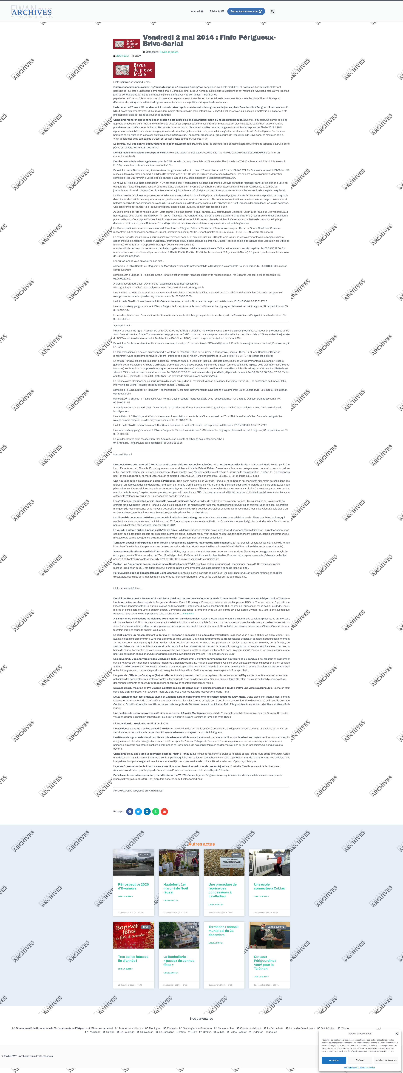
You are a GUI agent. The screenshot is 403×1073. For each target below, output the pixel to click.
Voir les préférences (386, 1060)
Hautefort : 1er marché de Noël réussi (175, 888)
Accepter (334, 1060)
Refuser (360, 1060)
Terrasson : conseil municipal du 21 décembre (223, 930)
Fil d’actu (215, 11)
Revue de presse (169, 52)
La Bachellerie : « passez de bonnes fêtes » (178, 960)
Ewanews (188, 613)
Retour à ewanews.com (244, 11)
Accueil (195, 11)
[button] (396, 1033)
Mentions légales (351, 1067)
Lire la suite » (125, 896)
